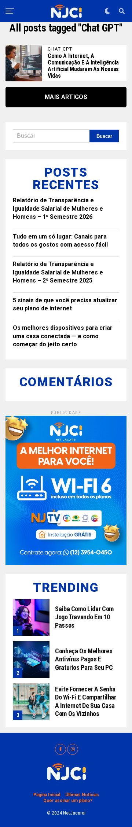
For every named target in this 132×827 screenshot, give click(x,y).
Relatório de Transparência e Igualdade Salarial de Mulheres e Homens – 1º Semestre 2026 (58, 208)
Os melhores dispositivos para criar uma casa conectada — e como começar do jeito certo (63, 336)
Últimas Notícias (82, 794)
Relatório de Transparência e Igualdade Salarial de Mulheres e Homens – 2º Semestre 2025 (58, 272)
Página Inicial (46, 794)
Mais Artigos (66, 96)
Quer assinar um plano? (67, 800)
